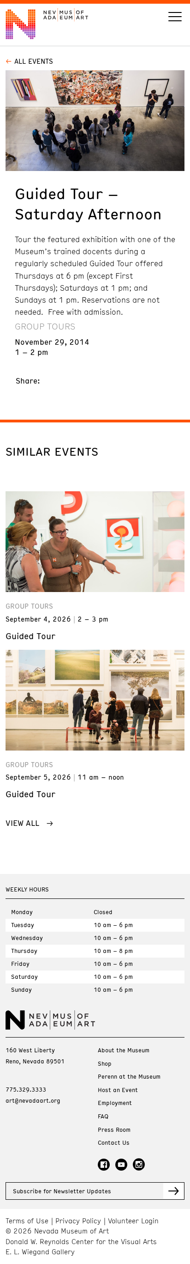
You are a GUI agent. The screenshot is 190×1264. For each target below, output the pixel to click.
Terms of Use (27, 1220)
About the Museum (123, 1050)
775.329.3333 (26, 1089)
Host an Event (118, 1090)
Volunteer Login (133, 1220)
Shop (105, 1063)
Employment (115, 1102)
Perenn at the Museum (129, 1076)
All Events (33, 61)
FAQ (103, 1116)
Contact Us (114, 1142)
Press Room (114, 1129)
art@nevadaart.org (33, 1100)
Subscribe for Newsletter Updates (62, 1191)
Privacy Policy (78, 1220)
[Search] (175, 18)
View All (22, 823)
